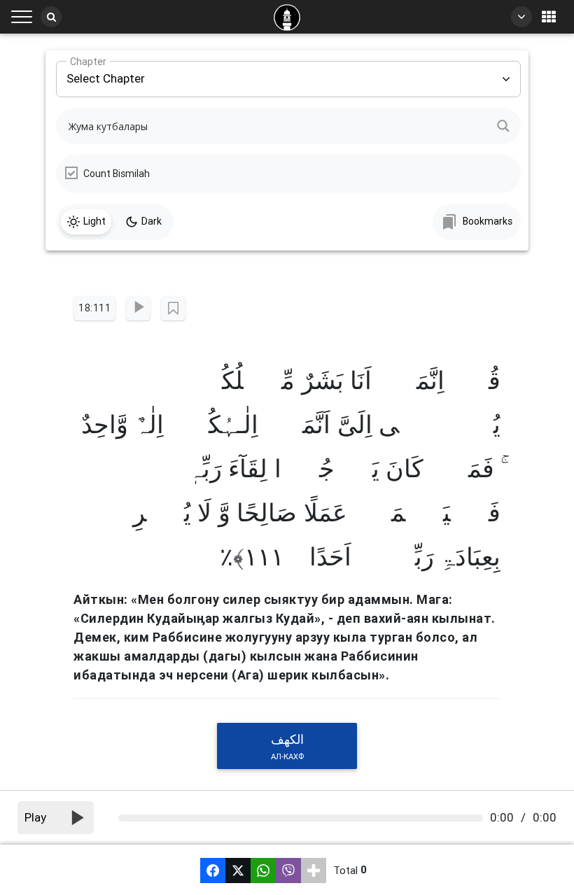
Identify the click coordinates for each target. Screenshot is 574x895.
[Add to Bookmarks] (173, 308)
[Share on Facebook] (212, 870)
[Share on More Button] (313, 870)
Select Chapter (105, 73)
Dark (151, 221)
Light (94, 221)
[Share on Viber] (288, 870)
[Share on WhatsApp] (263, 870)
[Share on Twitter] (238, 870)
